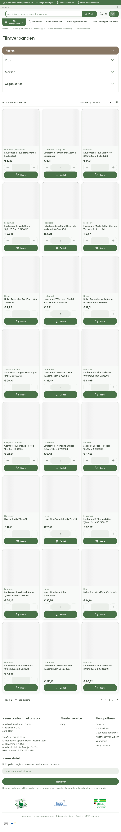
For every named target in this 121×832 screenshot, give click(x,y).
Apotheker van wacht (107, 736)
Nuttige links (102, 728)
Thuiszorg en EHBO (18, 78)
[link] (102, 699)
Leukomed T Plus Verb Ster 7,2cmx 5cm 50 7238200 (97, 520)
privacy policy (100, 787)
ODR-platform (92, 815)
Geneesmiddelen (18, 92)
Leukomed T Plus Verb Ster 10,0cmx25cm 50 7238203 (58, 667)
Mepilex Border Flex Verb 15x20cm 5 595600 (97, 447)
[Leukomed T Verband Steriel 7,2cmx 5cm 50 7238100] (21, 567)
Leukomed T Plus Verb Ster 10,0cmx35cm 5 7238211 (18, 667)
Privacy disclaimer (64, 815)
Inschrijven (60, 781)
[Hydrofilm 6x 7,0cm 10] (21, 494)
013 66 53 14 (19, 737)
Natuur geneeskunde (18, 70)
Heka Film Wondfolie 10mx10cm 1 (55, 593)
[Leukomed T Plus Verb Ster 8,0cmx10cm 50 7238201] (100, 640)
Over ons (101, 724)
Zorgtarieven (103, 744)
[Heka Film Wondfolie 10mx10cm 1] (60, 567)
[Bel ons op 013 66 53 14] (101, 13)
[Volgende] (117, 699)
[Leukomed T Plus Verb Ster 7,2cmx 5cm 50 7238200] (100, 494)
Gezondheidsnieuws (107, 732)
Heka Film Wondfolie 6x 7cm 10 (60, 518)
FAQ (62, 724)
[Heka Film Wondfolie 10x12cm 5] (100, 567)
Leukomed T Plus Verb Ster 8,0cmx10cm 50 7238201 (97, 667)
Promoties (7, 28)
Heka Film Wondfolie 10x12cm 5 (100, 592)
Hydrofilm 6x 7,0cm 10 (15, 518)
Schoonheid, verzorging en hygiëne (18, 36)
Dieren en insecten (18, 85)
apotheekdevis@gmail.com (31, 740)
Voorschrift (101, 740)
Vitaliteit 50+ (18, 63)
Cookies (79, 815)
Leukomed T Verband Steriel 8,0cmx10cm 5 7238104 (59, 447)
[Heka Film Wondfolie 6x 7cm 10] (60, 494)
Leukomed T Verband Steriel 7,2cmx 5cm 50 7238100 (19, 593)
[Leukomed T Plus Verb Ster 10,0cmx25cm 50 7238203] (60, 640)
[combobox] (43, 14)
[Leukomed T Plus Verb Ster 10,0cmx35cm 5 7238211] (21, 640)
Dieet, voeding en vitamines (18, 46)
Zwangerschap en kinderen (18, 55)
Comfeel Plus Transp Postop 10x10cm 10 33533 (19, 447)
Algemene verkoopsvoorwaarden (38, 815)
